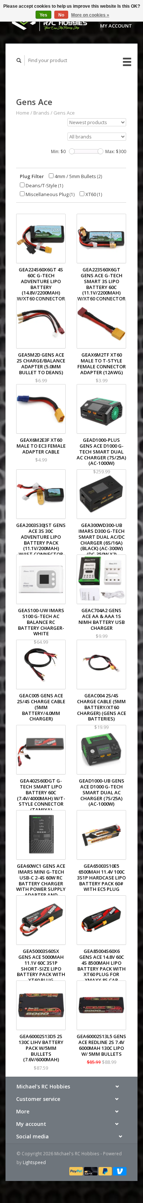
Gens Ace (64, 112)
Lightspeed (34, 1162)
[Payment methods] (76, 1170)
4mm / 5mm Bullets (78, 176)
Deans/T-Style (44, 185)
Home (22, 112)
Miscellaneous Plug (50, 194)
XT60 (93, 194)
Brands (41, 112)
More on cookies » (90, 15)
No (61, 15)
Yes (43, 15)
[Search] (19, 60)
